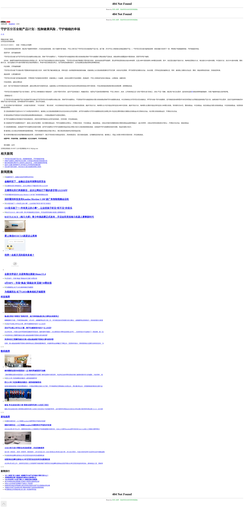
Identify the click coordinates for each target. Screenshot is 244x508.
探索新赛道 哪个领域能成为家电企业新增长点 (20, 477)
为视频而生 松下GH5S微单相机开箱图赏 (25, 292)
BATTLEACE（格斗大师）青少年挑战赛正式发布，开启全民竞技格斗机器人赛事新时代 (49, 217)
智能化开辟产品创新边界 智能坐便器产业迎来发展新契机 (24, 487)
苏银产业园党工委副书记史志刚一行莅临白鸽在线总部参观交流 (26, 161)
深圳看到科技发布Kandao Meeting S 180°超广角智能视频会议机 (37, 199)
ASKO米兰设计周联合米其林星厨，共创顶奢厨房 (24, 448)
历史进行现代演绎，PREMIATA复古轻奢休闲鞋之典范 (23, 167)
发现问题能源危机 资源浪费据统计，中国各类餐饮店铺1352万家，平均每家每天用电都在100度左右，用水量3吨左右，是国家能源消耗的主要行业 (54, 386)
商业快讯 (12, 24)
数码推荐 (5, 351)
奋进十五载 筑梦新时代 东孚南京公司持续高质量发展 (22, 165)
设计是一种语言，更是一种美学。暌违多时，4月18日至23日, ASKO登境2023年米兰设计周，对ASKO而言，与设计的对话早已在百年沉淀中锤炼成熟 (55, 452)
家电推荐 (5, 416)
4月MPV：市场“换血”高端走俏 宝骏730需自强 (28, 283)
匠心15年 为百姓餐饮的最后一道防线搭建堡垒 (23, 382)
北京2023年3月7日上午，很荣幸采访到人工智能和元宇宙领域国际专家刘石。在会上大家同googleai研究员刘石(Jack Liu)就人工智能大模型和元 (52, 429)
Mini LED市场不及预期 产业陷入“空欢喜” (19, 483)
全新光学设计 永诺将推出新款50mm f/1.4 (25, 274)
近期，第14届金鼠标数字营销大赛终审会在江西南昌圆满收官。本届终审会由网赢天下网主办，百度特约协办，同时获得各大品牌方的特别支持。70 (54, 343)
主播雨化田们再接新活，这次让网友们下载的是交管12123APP (36, 190)
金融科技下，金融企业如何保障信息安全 (25, 181)
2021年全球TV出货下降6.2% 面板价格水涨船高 (21, 479)
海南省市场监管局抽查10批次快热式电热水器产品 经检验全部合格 (27, 485)
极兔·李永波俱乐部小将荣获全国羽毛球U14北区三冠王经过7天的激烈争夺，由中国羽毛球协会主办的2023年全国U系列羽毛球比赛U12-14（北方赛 (54, 409)
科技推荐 (5, 296)
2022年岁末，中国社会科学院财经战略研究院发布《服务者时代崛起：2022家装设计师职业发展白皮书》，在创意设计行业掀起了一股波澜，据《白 (54, 332)
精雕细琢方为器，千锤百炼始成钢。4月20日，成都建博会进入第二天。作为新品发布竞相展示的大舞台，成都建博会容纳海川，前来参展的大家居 (54, 320)
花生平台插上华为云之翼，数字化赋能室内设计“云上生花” (28, 328)
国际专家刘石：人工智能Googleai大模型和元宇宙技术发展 (28, 425)
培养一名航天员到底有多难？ (19, 255)
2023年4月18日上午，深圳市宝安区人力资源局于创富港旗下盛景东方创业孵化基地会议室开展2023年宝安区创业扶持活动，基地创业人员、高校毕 (54, 463)
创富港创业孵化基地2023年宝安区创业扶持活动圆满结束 (27, 459)
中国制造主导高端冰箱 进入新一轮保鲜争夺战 (20, 489)
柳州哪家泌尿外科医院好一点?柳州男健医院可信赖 (25, 371)
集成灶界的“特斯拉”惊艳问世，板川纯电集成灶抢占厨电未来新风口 (32, 316)
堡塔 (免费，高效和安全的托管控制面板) (125, 9)
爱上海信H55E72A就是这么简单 (21, 236)
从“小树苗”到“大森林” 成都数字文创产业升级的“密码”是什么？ (26, 475)
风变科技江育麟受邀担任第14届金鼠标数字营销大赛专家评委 (29, 339)
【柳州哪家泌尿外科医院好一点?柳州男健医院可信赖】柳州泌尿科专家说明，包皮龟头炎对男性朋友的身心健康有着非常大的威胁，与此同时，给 (54, 374)
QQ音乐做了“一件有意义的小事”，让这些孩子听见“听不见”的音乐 (38, 208)
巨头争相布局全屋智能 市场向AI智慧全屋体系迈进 (22, 481)
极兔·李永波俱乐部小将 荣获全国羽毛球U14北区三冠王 (27, 405)
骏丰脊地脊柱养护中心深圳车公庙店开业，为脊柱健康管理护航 (26, 163)
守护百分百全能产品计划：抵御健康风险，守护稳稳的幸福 (24, 159)
